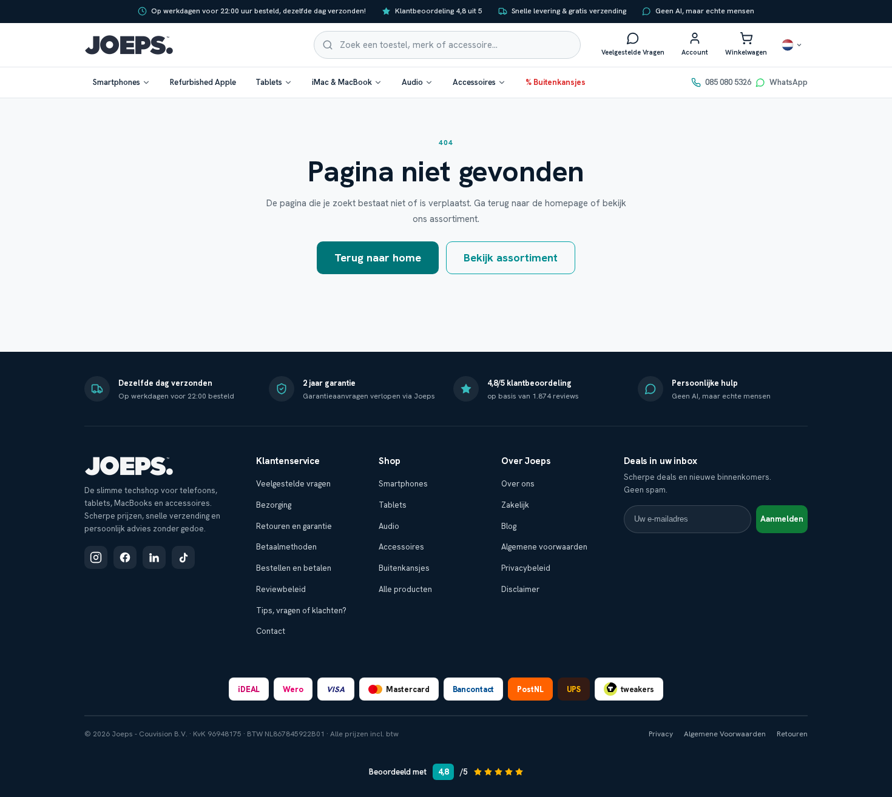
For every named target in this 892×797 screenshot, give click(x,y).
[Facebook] (125, 557)
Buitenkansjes (404, 568)
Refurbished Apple (203, 82)
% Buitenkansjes (555, 82)
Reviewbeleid (281, 589)
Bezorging (273, 505)
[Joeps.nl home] (129, 45)
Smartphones (116, 82)
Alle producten (405, 589)
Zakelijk (515, 505)
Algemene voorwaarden (544, 547)
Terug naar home (377, 257)
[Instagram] (95, 557)
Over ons (518, 484)
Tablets (268, 82)
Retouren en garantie (294, 526)
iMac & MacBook (342, 82)
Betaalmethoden (286, 547)
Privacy (661, 734)
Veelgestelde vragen (293, 484)
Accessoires (474, 82)
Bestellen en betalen (293, 568)
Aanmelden (781, 519)
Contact (270, 631)
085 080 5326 (728, 82)
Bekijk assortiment (511, 257)
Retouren (792, 734)
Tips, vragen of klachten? (301, 610)
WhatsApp (788, 82)
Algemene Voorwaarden (725, 734)
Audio (412, 82)
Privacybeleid (525, 568)
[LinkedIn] (154, 557)
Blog (508, 526)
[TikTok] (183, 557)
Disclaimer (520, 589)
